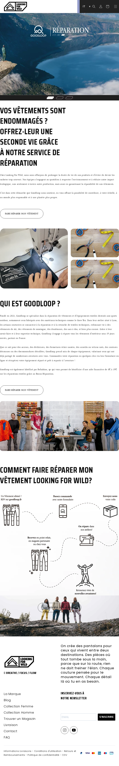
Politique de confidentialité (44, 755)
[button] (115, 6)
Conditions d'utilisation (48, 751)
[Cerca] (93, 6)
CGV (64, 755)
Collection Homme (19, 712)
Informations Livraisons (18, 751)
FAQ (7, 737)
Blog (7, 700)
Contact (10, 731)
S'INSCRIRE (106, 717)
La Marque (12, 694)
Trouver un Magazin (20, 719)
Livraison (11, 725)
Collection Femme (18, 706)
